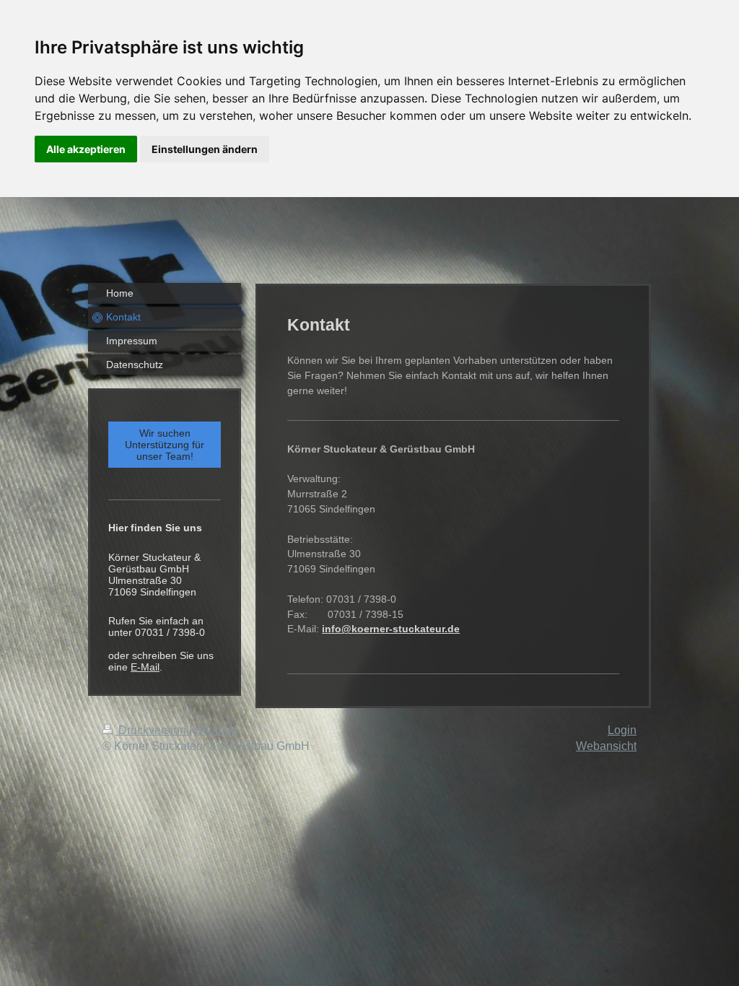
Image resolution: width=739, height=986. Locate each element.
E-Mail (145, 667)
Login (622, 730)
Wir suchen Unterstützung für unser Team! (164, 444)
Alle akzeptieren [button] (86, 149)
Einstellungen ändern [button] (205, 149)
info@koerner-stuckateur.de (391, 628)
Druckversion (152, 730)
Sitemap (216, 730)
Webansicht (606, 746)
